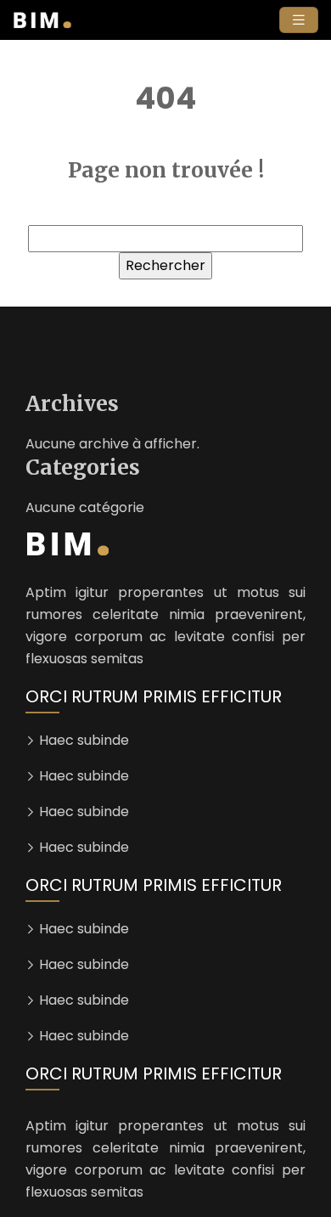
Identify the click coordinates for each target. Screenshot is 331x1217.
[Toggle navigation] (298, 20)
